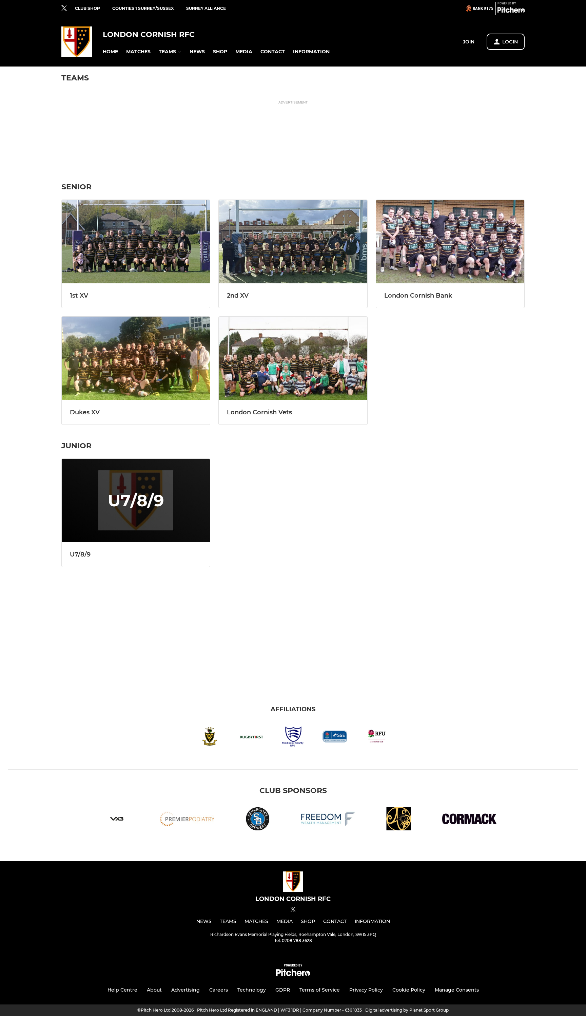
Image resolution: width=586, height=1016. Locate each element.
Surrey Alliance (206, 8)
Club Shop (87, 8)
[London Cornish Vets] (293, 358)
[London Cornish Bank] (450, 241)
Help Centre (122, 990)
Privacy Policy (366, 990)
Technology (251, 990)
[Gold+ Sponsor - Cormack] (469, 820)
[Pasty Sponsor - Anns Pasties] (399, 820)
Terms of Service (319, 990)
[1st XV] (136, 241)
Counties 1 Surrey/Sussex (143, 8)
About (154, 990)
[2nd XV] (293, 241)
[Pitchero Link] (511, 11)
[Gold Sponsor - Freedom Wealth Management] (328, 820)
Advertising (185, 990)
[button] (110, 51)
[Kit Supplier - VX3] (117, 820)
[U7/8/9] (136, 500)
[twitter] (64, 8)
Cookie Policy (408, 990)
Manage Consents (457, 990)
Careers (218, 990)
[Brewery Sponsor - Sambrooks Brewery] (258, 820)
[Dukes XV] (136, 358)
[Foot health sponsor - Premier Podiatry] (187, 820)
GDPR (282, 990)
